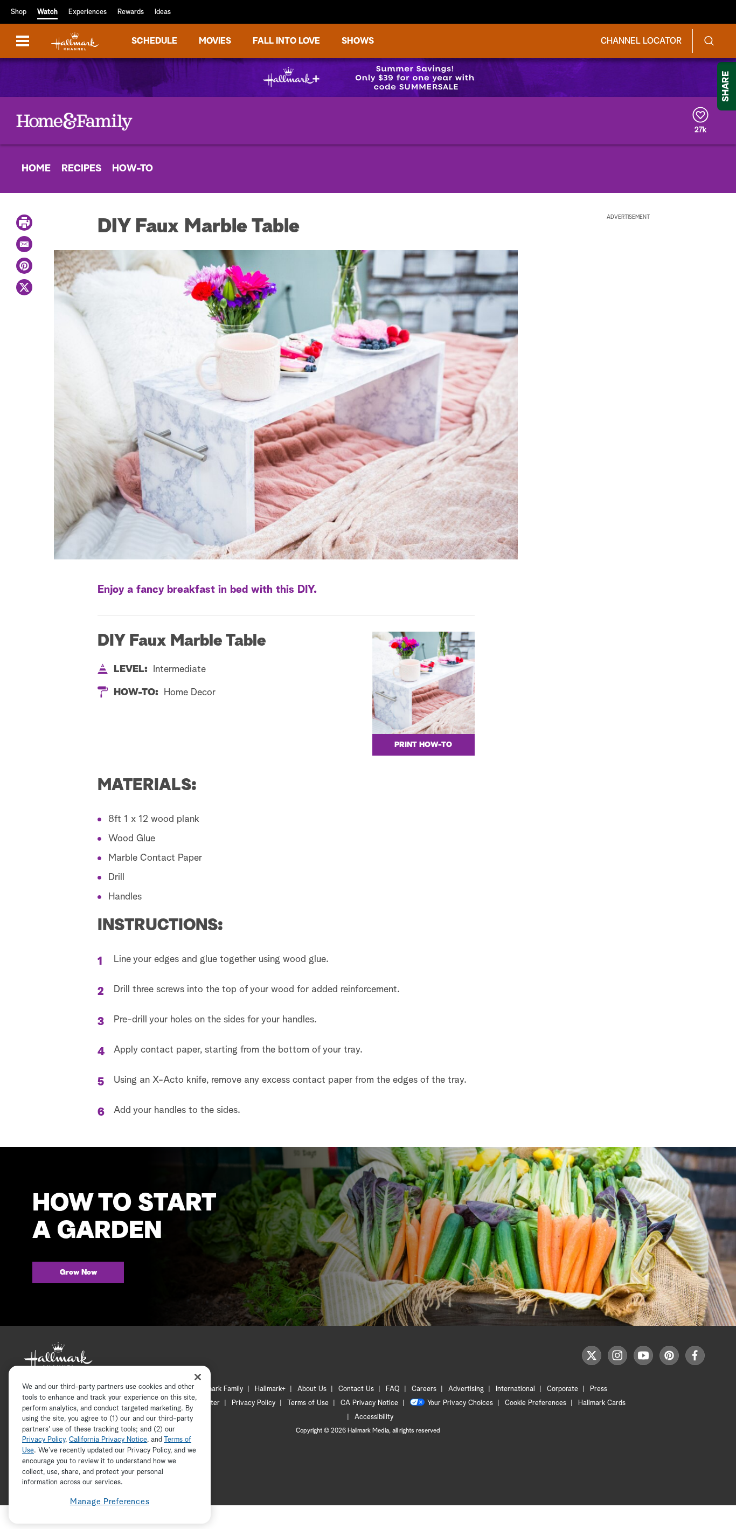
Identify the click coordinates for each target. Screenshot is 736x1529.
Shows (358, 41)
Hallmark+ (270, 1389)
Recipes (81, 169)
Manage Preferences (110, 1502)
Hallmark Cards (602, 1403)
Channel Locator (641, 41)
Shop (18, 12)
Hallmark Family (219, 1389)
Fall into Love (286, 41)
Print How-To (423, 745)
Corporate (562, 1389)
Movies (215, 41)
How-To (132, 169)
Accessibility (374, 1417)
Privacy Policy (253, 1403)
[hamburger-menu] (22, 40)
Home (36, 169)
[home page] (75, 41)
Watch (47, 12)
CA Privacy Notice (369, 1403)
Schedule (154, 41)
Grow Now (78, 1272)
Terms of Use (308, 1403)
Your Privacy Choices (460, 1403)
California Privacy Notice (108, 1440)
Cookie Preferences (535, 1403)
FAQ (393, 1389)
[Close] (198, 1376)
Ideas (163, 12)
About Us (312, 1389)
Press (598, 1389)
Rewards (130, 12)
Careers (424, 1389)
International (515, 1389)
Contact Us (356, 1389)
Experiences (87, 12)
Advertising (466, 1389)
